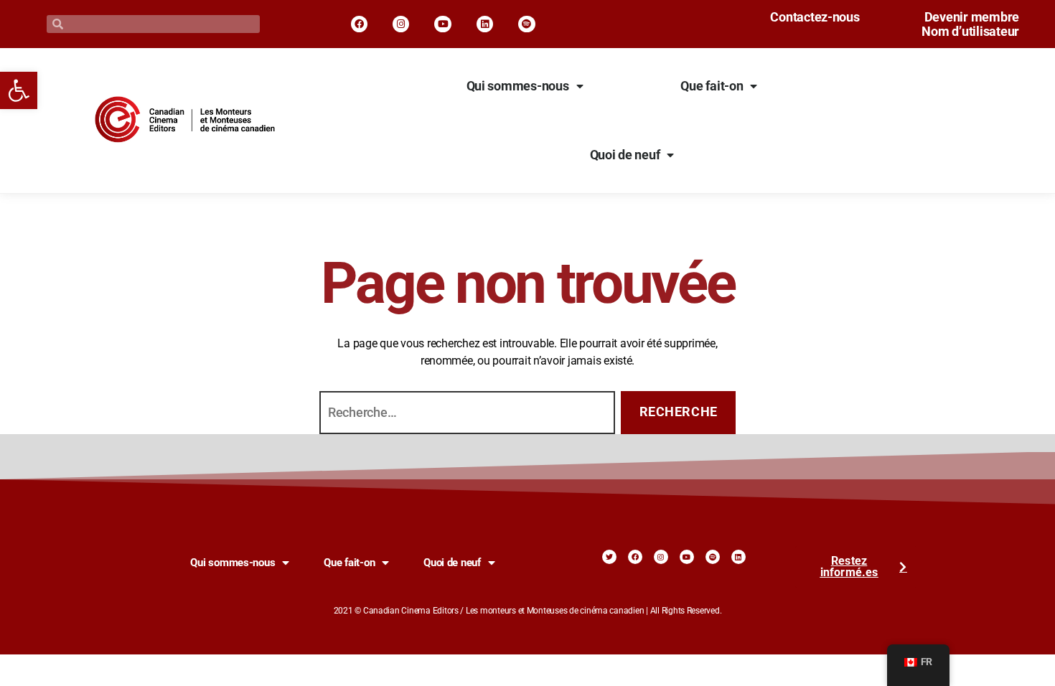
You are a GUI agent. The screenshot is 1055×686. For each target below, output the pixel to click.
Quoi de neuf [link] (625, 155)
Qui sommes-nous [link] (517, 86)
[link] (18, 90)
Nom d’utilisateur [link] (970, 31)
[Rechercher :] (464, 415)
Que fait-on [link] (711, 86)
